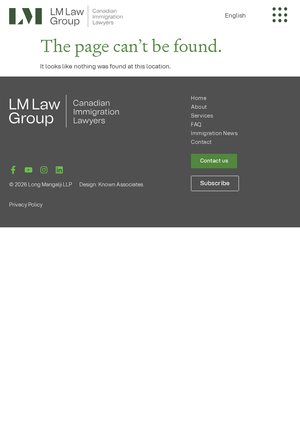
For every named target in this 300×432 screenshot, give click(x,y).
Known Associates (120, 184)
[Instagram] (44, 170)
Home (198, 98)
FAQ (196, 124)
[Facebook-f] (13, 170)
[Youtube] (29, 170)
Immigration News (214, 133)
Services (202, 116)
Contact (201, 142)
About (199, 107)
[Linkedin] (59, 170)
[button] (239, 15)
